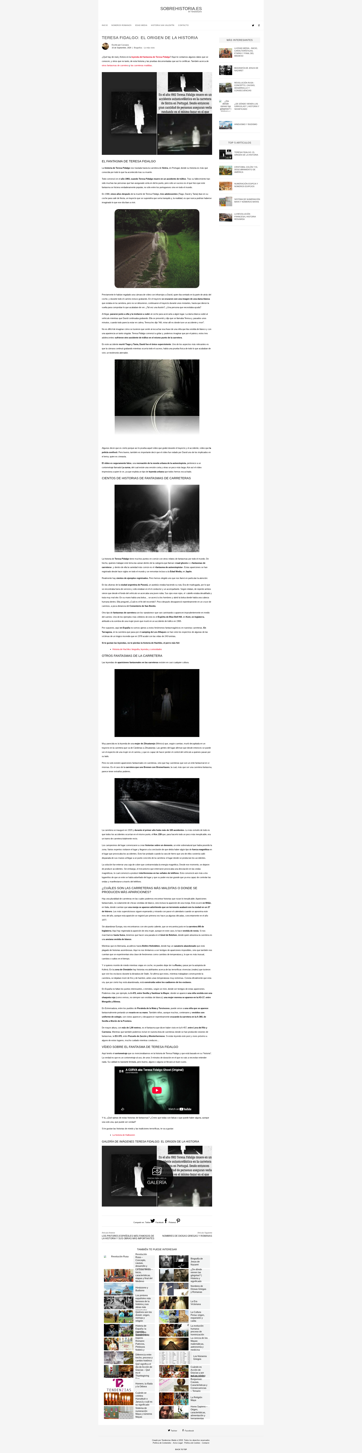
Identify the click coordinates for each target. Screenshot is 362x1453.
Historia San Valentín (162, 25)
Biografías (138, 48)
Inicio (105, 25)
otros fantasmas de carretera (115, 65)
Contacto (183, 25)
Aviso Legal (178, 1443)
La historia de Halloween (123, 1135)
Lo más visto (149, 48)
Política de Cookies (192, 1443)
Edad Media (141, 25)
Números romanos (121, 25)
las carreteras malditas (141, 65)
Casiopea (125, 45)
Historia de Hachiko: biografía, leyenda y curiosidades (137, 649)
